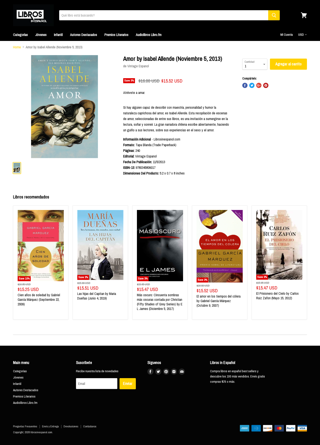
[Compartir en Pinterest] (265, 85)
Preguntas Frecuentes (25, 426)
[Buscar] (274, 15)
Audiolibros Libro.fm (149, 34)
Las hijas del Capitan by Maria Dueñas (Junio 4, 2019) (96, 296)
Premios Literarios (116, 34)
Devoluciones (71, 426)
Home (17, 47)
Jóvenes (41, 34)
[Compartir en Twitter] (251, 85)
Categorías (20, 34)
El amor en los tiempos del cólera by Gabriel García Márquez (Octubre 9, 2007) (219, 301)
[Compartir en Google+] (258, 85)
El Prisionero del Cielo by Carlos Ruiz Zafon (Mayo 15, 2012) (277, 295)
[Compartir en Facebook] (245, 85)
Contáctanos (89, 426)
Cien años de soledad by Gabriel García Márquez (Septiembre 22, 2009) (39, 299)
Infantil (58, 34)
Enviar (127, 383)
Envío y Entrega (50, 426)
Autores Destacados (83, 34)
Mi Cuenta (286, 34)
